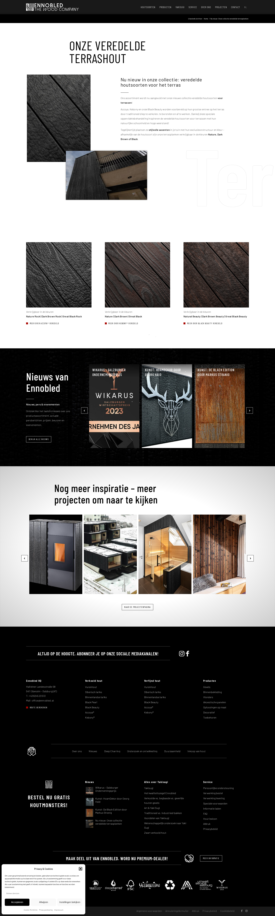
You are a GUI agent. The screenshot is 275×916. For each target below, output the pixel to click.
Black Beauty (92, 707)
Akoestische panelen (214, 702)
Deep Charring (112, 751)
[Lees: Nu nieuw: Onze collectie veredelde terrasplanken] (89, 823)
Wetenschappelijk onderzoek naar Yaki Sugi (165, 825)
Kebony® (90, 717)
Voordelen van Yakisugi (156, 818)
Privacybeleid (210, 828)
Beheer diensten (12, 893)
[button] (80, 868)
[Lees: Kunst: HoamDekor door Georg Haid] (89, 801)
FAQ (205, 813)
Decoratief (209, 712)
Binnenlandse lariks (96, 697)
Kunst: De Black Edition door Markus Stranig (216, 372)
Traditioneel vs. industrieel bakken (163, 812)
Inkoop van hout (196, 751)
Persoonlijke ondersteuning (218, 788)
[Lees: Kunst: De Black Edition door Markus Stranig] (89, 812)
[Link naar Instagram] (246, 910)
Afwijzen (43, 902)
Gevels (206, 686)
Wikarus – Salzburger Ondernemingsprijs (106, 789)
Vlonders (208, 697)
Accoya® (89, 712)
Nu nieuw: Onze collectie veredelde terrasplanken (108, 822)
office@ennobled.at (43, 700)
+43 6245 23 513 (37, 695)
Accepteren (17, 902)
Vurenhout (91, 686)
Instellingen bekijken (69, 902)
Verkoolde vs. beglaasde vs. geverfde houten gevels (164, 800)
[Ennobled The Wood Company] (52, 7)
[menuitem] (148, 7)
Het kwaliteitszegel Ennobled (160, 793)
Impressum (58, 910)
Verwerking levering (214, 798)
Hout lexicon (210, 818)
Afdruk (206, 823)
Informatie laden (212, 808)
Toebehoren (209, 717)
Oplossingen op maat (214, 707)
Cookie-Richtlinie (30, 910)
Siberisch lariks (93, 692)
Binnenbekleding (212, 692)
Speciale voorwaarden (215, 803)
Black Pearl (91, 702)
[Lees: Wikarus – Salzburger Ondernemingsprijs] (89, 790)
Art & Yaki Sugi (152, 807)
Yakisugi (148, 788)
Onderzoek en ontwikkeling (142, 751)
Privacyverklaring (46, 910)
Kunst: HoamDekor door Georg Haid (163, 372)
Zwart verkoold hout (155, 832)
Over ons (77, 751)
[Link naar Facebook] (241, 910)
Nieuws (93, 751)
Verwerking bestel (213, 793)
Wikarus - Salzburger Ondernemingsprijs (109, 372)
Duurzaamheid (172, 751)
